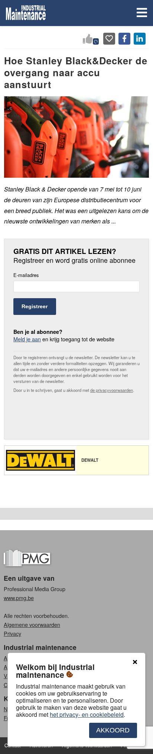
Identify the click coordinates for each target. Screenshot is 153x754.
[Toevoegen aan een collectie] (109, 39)
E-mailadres (26, 275)
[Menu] (140, 13)
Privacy (12, 633)
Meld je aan (27, 339)
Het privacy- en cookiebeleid (87, 714)
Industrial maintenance (40, 647)
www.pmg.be (19, 598)
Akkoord (113, 730)
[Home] (26, 13)
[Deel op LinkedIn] (140, 39)
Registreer (35, 306)
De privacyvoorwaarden (111, 390)
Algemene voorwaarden (32, 624)
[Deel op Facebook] (124, 39)
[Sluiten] (134, 662)
